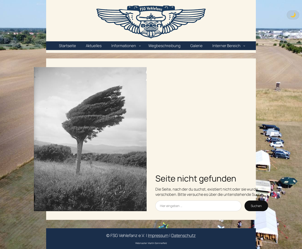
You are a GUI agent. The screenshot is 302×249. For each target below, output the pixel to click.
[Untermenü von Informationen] (140, 46)
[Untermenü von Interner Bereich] (244, 46)
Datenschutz (183, 235)
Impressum (158, 235)
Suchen (256, 206)
